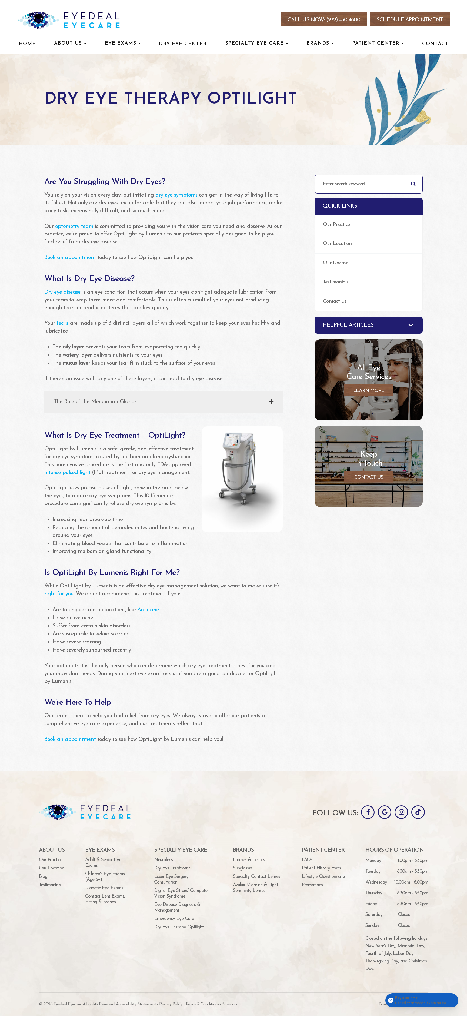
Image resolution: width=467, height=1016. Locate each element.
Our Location (337, 243)
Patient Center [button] (375, 43)
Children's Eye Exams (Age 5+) (105, 877)
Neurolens (163, 860)
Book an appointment (70, 257)
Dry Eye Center (183, 44)
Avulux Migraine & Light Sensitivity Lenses (255, 888)
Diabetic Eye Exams (104, 888)
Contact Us (334, 301)
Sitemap (229, 1004)
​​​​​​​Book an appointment (70, 739)
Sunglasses (242, 868)
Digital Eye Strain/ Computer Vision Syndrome (181, 893)
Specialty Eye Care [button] (254, 43)
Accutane (148, 610)
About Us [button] (68, 43)
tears (62, 323)
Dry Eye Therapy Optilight (179, 927)
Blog (43, 876)
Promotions (312, 885)
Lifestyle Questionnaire (323, 876)
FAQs (307, 860)
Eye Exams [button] (120, 43)
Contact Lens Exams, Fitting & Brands (105, 899)
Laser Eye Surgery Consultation (171, 879)
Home (27, 44)
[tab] (163, 402)
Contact (435, 44)
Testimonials (335, 282)
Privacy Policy (170, 1004)
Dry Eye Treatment (172, 868)
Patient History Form (321, 868)
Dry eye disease (62, 292)
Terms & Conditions (202, 1004)
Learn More (368, 391)
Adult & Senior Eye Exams (103, 863)
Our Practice (336, 224)
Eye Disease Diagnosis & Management (177, 907)
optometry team (74, 226)
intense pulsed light (67, 472)
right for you (59, 594)
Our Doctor (335, 262)
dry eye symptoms (176, 195)
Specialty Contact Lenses (256, 876)
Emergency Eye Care (174, 919)
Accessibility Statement (136, 1004)
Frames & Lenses (249, 860)
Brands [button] (317, 43)
